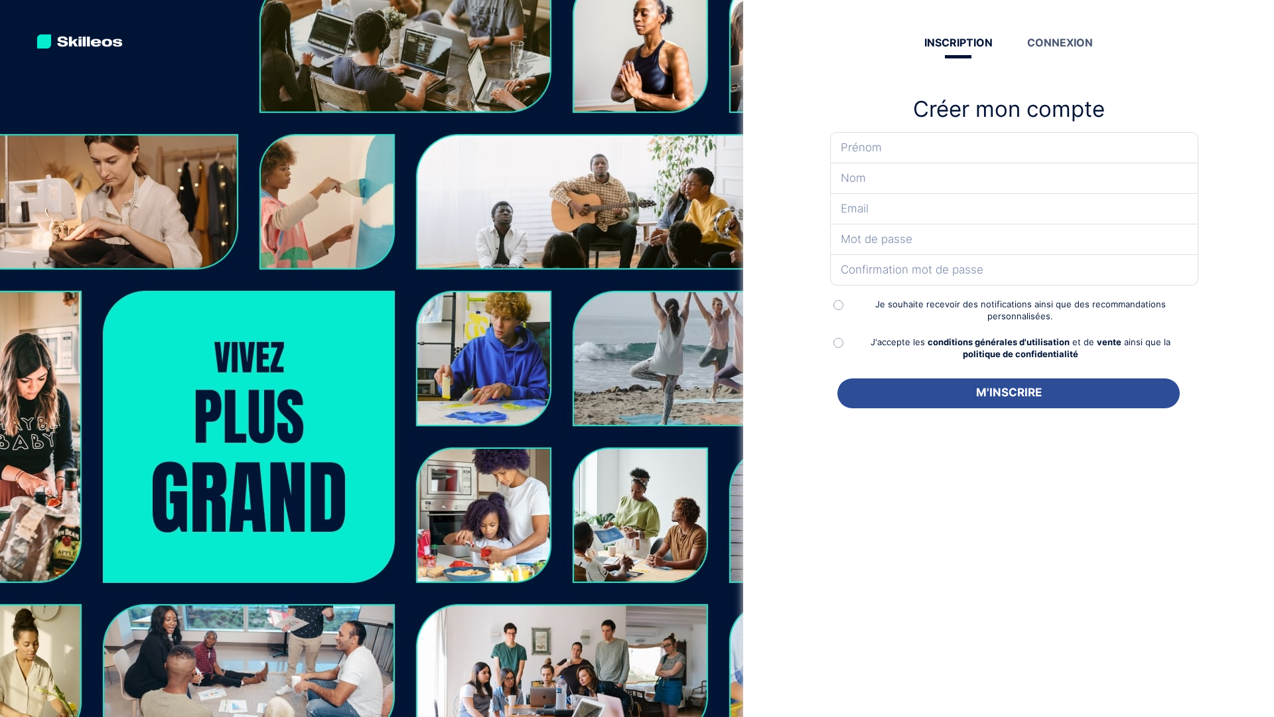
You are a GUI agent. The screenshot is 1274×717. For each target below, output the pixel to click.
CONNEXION (1060, 42)
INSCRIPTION (958, 42)
